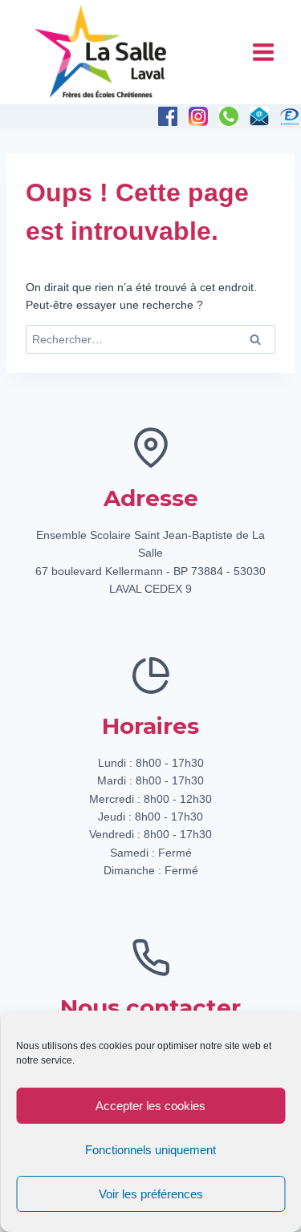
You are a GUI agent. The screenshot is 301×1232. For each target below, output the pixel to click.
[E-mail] (259, 116)
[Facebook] (168, 116)
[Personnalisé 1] (290, 116)
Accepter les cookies (150, 1105)
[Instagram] (198, 116)
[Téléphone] (229, 116)
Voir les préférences (151, 1194)
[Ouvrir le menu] (263, 51)
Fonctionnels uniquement (150, 1150)
